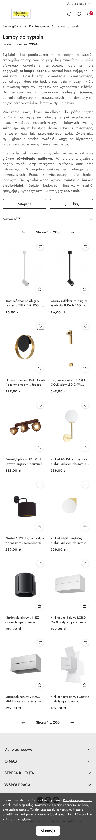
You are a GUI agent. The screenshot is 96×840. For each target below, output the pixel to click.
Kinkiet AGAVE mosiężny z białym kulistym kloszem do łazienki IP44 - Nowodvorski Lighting (70, 461)
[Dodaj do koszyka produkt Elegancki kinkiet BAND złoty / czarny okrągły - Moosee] (39, 368)
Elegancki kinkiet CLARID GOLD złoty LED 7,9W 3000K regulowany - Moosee (70, 382)
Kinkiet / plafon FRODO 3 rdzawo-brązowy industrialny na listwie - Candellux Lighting (25, 461)
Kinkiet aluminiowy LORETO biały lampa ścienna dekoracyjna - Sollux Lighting (70, 698)
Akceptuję (48, 830)
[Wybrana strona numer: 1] (48, 232)
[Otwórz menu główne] (5, 13)
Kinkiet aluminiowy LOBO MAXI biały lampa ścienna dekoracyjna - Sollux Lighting (70, 619)
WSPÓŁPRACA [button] (17, 785)
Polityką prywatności (77, 800)
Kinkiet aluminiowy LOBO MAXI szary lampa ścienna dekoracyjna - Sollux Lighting (25, 698)
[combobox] (48, 219)
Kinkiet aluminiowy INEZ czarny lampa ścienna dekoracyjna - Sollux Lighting (25, 619)
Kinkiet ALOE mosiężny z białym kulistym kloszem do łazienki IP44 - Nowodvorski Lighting (70, 540)
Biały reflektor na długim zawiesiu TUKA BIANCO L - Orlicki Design (24, 303)
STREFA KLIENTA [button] (19, 773)
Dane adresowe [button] (18, 749)
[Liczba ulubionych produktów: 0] (78, 14)
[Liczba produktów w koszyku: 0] (88, 14)
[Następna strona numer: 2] (72, 232)
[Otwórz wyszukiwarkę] (69, 14)
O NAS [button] (10, 761)
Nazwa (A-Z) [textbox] (12, 218)
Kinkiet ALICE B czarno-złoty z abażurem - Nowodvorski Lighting (24, 540)
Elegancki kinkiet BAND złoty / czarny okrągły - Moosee (25, 382)
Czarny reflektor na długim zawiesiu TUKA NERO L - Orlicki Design (69, 303)
